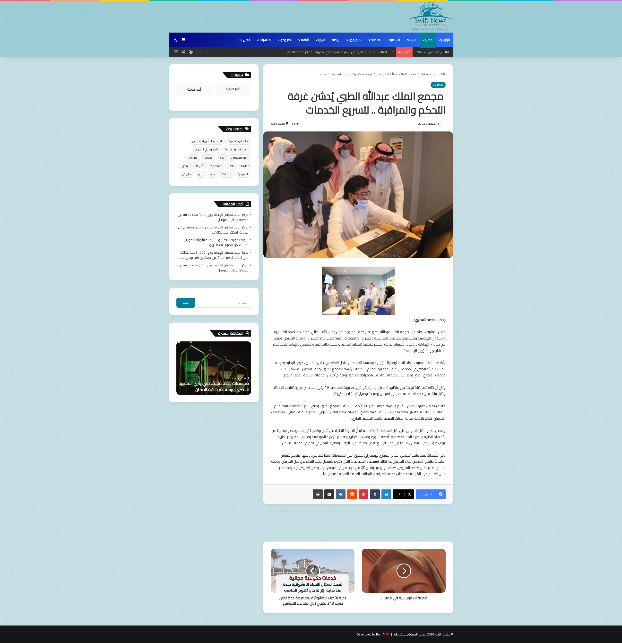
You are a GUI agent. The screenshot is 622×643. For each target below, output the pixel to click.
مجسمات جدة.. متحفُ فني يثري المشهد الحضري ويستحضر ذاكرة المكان (214, 386)
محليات (427, 40)
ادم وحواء (285, 40)
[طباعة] (318, 494)
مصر (200, 174)
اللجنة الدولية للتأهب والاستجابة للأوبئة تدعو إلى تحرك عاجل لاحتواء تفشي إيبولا (215, 242)
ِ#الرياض (186, 174)
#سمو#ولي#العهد (206, 149)
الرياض (185, 166)
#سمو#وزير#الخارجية (237, 149)
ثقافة (305, 40)
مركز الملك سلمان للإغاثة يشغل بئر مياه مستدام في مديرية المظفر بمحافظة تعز (340, 52)
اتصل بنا (245, 40)
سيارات (320, 40)
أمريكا (199, 166)
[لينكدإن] (386, 494)
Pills (231, 166)
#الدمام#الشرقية (239, 141)
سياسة (411, 40)
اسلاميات (394, 40)
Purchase (216, 166)
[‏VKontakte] (341, 494)
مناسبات (265, 40)
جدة (212, 174)
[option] (213, 368)
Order (245, 166)
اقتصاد (375, 40)
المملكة (226, 174)
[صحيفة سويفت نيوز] (430, 16)
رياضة (335, 40)
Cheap (208, 157)
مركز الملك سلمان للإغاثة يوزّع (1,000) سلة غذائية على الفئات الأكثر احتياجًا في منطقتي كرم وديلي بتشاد (212, 255)
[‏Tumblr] (375, 494)
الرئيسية (444, 40)
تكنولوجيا (355, 40)
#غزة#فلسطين (240, 157)
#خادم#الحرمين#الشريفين (207, 141)
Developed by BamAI (371, 634)
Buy (222, 157)
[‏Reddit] (352, 494)
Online (193, 157)
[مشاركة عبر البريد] (329, 494)
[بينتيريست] (363, 494)
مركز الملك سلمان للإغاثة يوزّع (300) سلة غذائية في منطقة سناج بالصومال (213, 217)
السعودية (243, 174)
